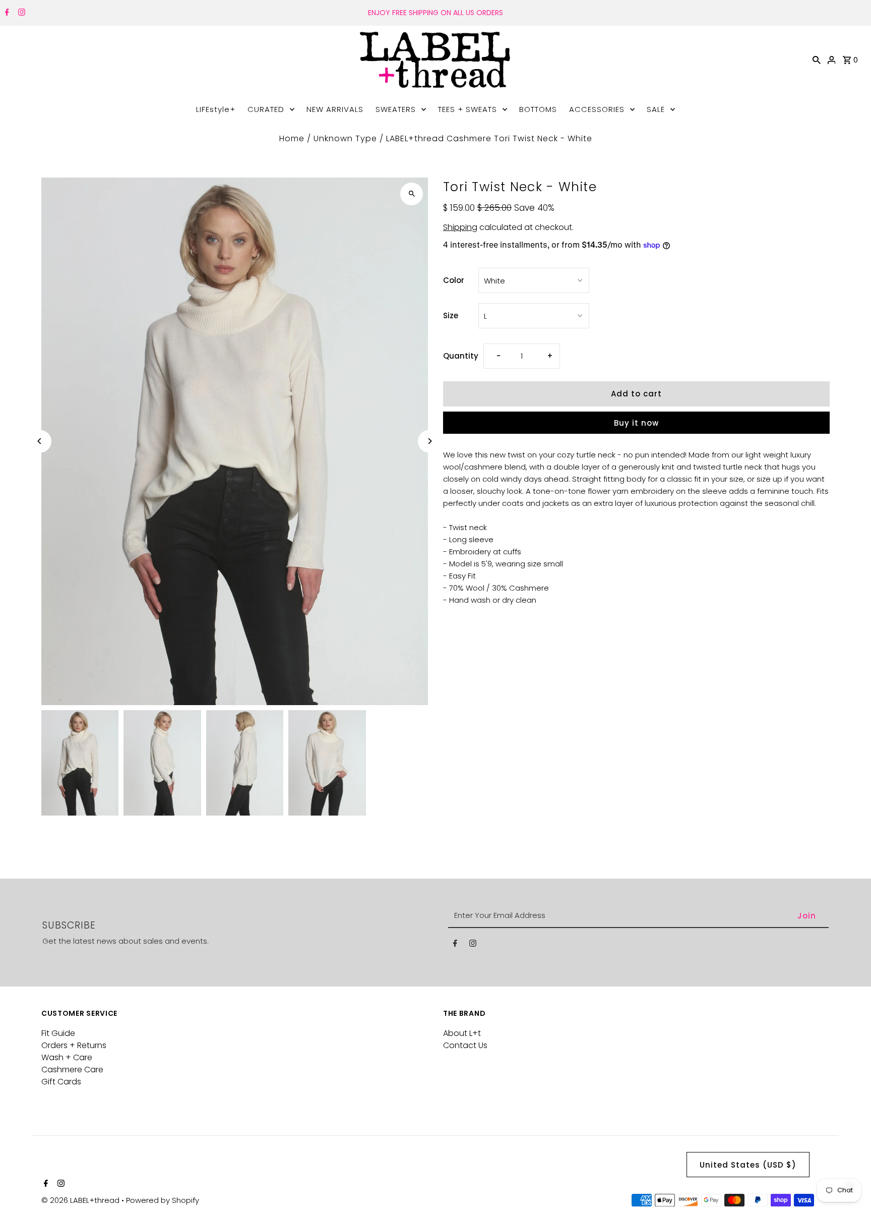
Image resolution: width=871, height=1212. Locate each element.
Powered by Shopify (162, 1200)
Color (453, 280)
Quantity (460, 356)
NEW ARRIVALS (334, 109)
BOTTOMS (538, 109)
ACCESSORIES (597, 109)
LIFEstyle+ (215, 109)
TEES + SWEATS (467, 109)
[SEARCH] (816, 59)
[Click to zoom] (411, 194)
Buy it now (636, 423)
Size (450, 315)
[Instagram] (20, 13)
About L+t (462, 1033)
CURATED (265, 109)
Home (291, 138)
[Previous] (40, 441)
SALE (656, 109)
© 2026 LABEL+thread (81, 1200)
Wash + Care (66, 1057)
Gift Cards (61, 1081)
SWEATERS (396, 109)
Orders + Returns (73, 1045)
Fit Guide (58, 1033)
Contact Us (465, 1045)
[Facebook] (6, 13)
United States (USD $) (748, 1165)
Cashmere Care (72, 1069)
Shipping (460, 227)
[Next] (429, 441)
